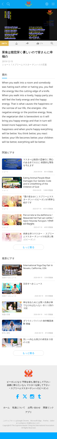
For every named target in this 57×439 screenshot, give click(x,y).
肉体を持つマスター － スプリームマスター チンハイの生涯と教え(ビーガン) (38, 236)
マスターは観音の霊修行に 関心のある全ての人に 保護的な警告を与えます (38, 162)
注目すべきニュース (32, 283)
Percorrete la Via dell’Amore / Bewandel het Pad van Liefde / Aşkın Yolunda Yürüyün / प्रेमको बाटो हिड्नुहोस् (38, 219)
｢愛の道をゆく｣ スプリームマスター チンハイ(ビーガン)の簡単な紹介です (39, 199)
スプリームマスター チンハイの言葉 (29, 64)
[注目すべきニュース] (12, 288)
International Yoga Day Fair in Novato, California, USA (38, 267)
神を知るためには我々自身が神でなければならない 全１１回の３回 (38, 305)
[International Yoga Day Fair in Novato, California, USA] (12, 270)
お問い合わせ (34, 407)
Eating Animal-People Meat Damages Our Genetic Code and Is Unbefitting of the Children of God (37, 182)
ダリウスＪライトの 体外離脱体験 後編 (38, 322)
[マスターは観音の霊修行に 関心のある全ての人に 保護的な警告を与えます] (12, 164)
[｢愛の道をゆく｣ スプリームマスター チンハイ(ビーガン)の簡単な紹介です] (12, 201)
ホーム (6, 407)
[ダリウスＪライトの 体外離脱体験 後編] (12, 325)
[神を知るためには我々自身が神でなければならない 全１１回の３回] (12, 307)
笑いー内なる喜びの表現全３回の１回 (38, 341)
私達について (18, 407)
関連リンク (48, 407)
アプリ (28, 412)
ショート (6, 64)
